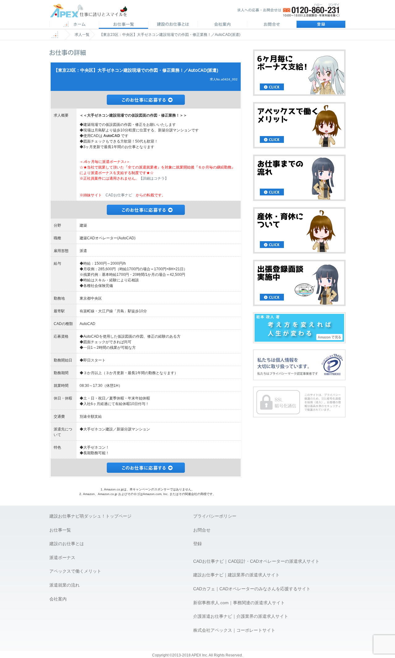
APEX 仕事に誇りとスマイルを (92, 12)
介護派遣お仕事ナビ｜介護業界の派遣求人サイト (240, 616)
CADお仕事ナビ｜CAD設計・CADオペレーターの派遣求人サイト (256, 561)
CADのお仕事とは (173, 25)
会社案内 (222, 25)
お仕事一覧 (60, 530)
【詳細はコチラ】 (153, 178)
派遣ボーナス (62, 557)
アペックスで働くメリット (75, 571)
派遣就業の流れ (64, 585)
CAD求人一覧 (123, 25)
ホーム (74, 25)
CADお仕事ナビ (119, 195)
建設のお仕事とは (66, 543)
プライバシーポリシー (214, 516)
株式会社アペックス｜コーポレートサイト (234, 630)
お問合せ (271, 25)
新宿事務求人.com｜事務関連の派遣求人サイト (239, 602)
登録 (321, 25)
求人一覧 (82, 34)
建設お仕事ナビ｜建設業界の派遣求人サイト (236, 574)
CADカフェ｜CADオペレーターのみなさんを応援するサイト (251, 588)
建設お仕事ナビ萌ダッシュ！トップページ (90, 516)
